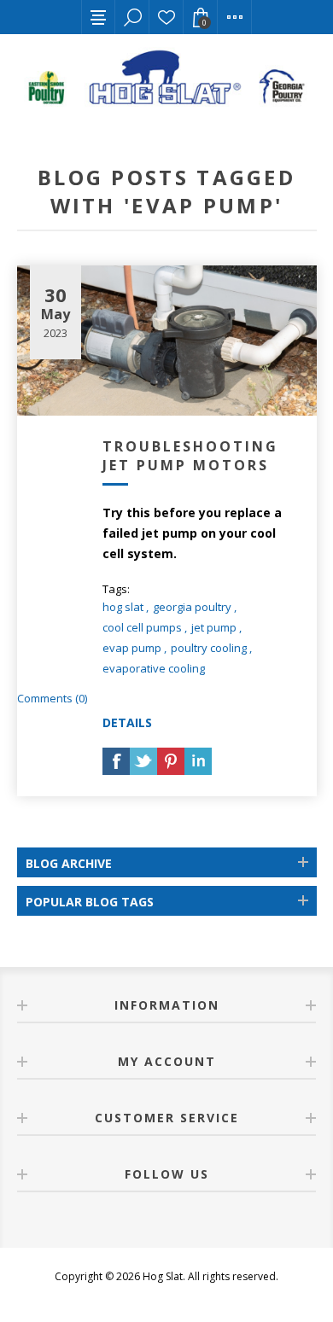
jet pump (214, 627)
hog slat (122, 606)
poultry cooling (209, 647)
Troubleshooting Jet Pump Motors (190, 456)
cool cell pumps (142, 627)
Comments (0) (52, 698)
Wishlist (166, 17)
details (127, 722)
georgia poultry (192, 606)
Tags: (116, 589)
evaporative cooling (153, 668)
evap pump (131, 647)
